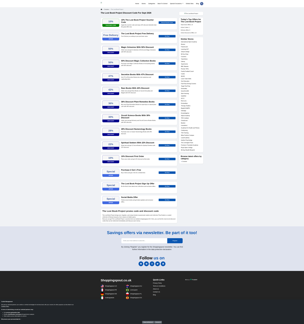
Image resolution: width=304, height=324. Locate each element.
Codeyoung (184, 130)
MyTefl (183, 76)
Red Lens (183, 101)
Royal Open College (186, 147)
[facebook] (141, 263)
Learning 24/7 (185, 49)
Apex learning (185, 93)
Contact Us (156, 292)
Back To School (162, 3)
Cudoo (183, 73)
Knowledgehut (185, 113)
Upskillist (183, 96)
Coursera (183, 56)
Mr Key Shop (184, 54)
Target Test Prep (185, 86)
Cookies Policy (5, 306)
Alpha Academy (185, 115)
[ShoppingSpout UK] (108, 3)
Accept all (158, 322)
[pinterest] (146, 263)
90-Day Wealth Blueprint (188, 150)
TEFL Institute (185, 118)
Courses (106, 9)
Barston (183, 123)
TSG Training (184, 132)
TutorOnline (184, 59)
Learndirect (184, 125)
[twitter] (157, 263)
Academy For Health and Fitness (190, 128)
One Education (185, 81)
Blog (197, 3)
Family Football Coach (187, 71)
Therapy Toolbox (185, 105)
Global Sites (189, 3)
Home (137, 3)
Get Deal (167, 36)
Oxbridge (183, 110)
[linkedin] (163, 263)
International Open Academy (189, 42)
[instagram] (152, 263)
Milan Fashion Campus (187, 135)
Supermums (184, 64)
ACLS (182, 98)
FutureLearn (184, 46)
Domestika (184, 88)
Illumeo (183, 44)
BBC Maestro (184, 66)
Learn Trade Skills (186, 78)
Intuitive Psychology (186, 140)
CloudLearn (184, 120)
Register (175, 240)
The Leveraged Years (187, 142)
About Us (156, 289)
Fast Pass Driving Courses (188, 83)
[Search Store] (201, 3)
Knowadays (184, 103)
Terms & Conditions (159, 286)
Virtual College (185, 51)
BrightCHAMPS (185, 108)
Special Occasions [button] (176, 3)
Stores (144, 3)
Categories (151, 3)
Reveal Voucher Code (167, 22)
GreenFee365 (185, 91)
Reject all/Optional (148, 322)
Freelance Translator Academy (189, 145)
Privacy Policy (157, 283)
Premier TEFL (185, 69)
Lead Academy (185, 137)
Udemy (183, 61)
